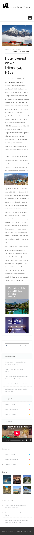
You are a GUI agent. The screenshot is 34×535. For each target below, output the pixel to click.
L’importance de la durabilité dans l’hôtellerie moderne (16, 363)
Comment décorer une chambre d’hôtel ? (15, 370)
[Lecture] (4, 440)
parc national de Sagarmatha (14, 82)
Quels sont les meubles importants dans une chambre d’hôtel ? (16, 378)
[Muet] (27, 440)
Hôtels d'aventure (11, 404)
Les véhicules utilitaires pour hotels (16, 384)
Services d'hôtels (10, 414)
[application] (17, 433)
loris (19, 50)
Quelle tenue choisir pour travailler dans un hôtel (16, 390)
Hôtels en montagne (21, 52)
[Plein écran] (30, 440)
